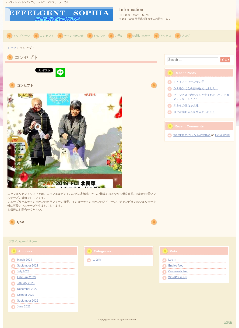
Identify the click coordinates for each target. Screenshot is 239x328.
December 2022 (27, 289)
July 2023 (23, 271)
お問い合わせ (141, 35)
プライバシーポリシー (23, 241)
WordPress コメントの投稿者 (192, 135)
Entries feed (175, 265)
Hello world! (222, 135)
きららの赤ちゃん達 (186, 105)
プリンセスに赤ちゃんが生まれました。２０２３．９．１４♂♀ (201, 97)
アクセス (165, 35)
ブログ (185, 35)
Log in (172, 259)
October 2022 (25, 294)
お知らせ (99, 35)
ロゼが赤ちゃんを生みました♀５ (194, 112)
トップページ (21, 35)
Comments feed (178, 271)
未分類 (97, 260)
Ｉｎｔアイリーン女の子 (188, 81)
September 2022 (27, 300)
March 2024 (24, 259)
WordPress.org (177, 277)
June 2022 (24, 306)
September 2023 (27, 265)
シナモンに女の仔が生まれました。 (195, 88)
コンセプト (47, 35)
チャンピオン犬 (74, 35)
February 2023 (26, 277)
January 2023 (26, 283)
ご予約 (119, 35)
